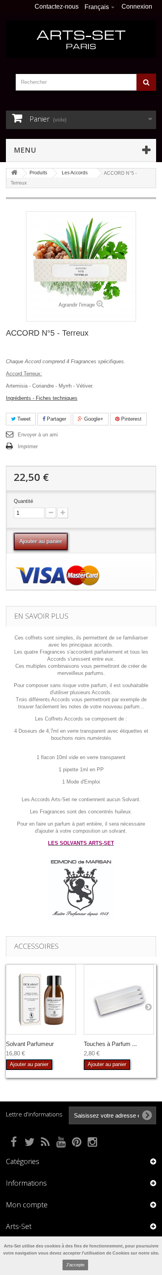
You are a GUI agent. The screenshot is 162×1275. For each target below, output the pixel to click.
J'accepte (75, 1264)
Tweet (23, 419)
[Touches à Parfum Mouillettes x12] (119, 1000)
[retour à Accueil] (14, 173)
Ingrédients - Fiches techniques (41, 398)
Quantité (23, 501)
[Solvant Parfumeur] (41, 1000)
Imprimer (28, 446)
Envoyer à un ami (38, 435)
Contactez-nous (57, 6)
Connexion (137, 6)
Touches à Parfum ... (110, 1043)
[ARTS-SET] (81, 39)
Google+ (93, 419)
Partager (55, 419)
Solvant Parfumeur (30, 1043)
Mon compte (27, 1204)
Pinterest (131, 419)
